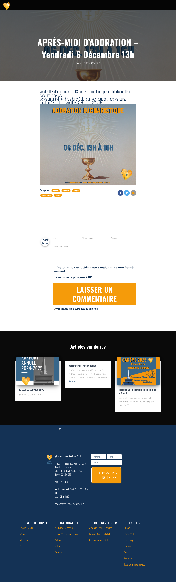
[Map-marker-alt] (161, 6)
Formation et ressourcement (66, 534)
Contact (23, 546)
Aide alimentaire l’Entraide (100, 527)
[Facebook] (142, 6)
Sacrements (60, 552)
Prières (58, 195)
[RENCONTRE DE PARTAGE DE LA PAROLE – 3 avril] (138, 370)
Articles (76, 191)
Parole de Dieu (46, 195)
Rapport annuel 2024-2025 (31, 390)
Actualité (66, 191)
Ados (126, 552)
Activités (55, 191)
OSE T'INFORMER (36, 523)
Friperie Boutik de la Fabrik (101, 534)
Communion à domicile (99, 540)
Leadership (128, 540)
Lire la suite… (73, 381)
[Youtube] (148, 6)
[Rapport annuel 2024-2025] (37, 370)
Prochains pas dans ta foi (65, 527)
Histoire (127, 546)
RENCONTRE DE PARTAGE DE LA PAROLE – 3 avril (137, 391)
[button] (36, 523)
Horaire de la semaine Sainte (82, 365)
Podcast (58, 540)
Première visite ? (27, 527)
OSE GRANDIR (69, 523)
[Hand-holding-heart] (135, 6)
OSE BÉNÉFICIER (105, 523)
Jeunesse (128, 558)
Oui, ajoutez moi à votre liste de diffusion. (77, 308)
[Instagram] (154, 6)
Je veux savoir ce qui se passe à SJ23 (73, 277)
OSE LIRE (135, 523)
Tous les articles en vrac (134, 564)
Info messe (24, 540)
